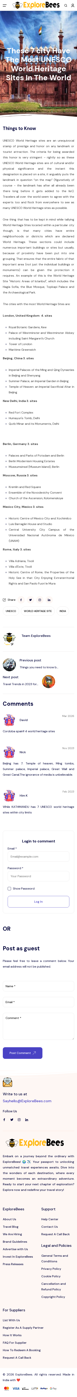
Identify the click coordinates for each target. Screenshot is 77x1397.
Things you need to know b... (39, 667)
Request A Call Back (55, 1234)
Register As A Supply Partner (23, 1328)
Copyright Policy (53, 1297)
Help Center (49, 1219)
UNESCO (11, 611)
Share (12, 600)
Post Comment (20, 1053)
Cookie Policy (51, 1276)
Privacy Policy (51, 1269)
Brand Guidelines (15, 1242)
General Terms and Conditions (54, 1258)
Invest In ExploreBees (18, 1257)
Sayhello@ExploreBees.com (27, 1100)
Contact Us (49, 1227)
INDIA (63, 611)
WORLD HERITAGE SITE (38, 611)
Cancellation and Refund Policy (53, 1286)
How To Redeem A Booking (22, 1350)
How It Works (12, 1335)
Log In (38, 902)
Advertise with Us (15, 1249)
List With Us (11, 1320)
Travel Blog (11, 1227)
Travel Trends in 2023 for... (20, 684)
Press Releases (13, 1264)
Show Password (24, 888)
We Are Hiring (12, 1234)
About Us (9, 1219)
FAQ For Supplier (15, 1343)
